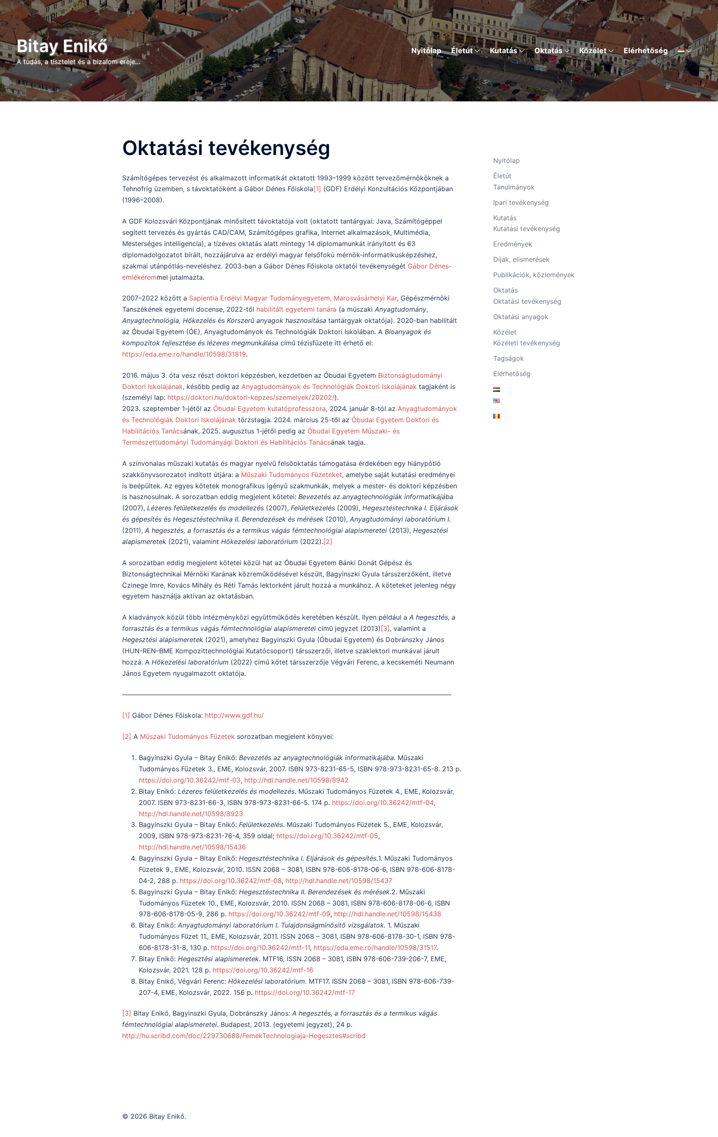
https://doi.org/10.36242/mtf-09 (279, 914)
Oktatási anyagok (520, 317)
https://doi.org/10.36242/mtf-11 (260, 947)
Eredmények (512, 244)
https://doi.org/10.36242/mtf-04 (382, 802)
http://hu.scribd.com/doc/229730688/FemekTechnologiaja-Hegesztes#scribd (244, 1035)
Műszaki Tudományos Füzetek (187, 736)
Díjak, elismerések (521, 259)
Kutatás (503, 50)
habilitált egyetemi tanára (296, 309)
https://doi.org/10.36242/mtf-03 (190, 780)
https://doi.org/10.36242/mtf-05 (327, 836)
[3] (385, 628)
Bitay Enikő (62, 45)
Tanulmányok (514, 187)
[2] (327, 541)
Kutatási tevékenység (526, 228)
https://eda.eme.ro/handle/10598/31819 (184, 354)
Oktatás (548, 50)
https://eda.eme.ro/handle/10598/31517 (375, 947)
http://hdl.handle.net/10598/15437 (338, 880)
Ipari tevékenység (521, 202)
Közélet (593, 50)
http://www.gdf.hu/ (234, 715)
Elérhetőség (646, 50)
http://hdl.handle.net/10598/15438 (387, 914)
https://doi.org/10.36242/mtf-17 (305, 992)
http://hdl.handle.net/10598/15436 (192, 847)
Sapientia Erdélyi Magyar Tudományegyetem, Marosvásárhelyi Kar (293, 298)
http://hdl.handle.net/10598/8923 (191, 814)
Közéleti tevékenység (526, 343)
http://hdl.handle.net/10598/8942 (296, 780)
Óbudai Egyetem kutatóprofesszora (269, 408)
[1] (317, 189)
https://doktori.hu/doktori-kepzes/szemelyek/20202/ (250, 397)
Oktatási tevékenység (527, 301)
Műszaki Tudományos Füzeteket (291, 474)
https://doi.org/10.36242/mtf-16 (263, 970)
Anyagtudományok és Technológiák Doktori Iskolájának (329, 386)
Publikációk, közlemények (534, 275)
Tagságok (508, 358)
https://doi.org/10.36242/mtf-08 (231, 880)
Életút (462, 50)
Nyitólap (426, 50)
